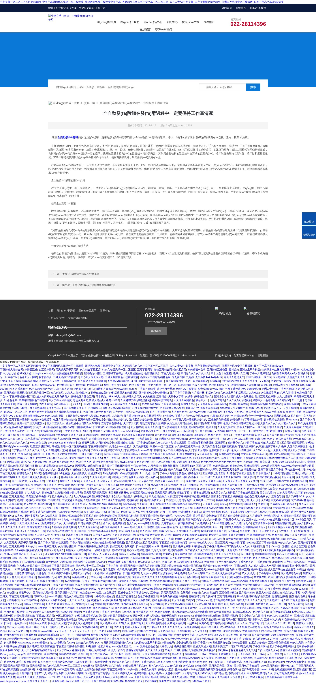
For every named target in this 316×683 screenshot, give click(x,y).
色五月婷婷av (156, 673)
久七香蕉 (35, 631)
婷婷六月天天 (134, 396)
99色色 (311, 469)
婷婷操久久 (249, 504)
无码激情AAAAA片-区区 (208, 377)
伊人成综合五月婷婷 (28, 565)
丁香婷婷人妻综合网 (11, 369)
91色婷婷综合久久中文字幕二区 (192, 573)
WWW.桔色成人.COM (201, 542)
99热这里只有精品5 (188, 461)
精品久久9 (177, 654)
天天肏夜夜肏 (205, 404)
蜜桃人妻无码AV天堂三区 (169, 481)
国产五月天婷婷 (16, 627)
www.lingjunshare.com (13, 681)
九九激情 (117, 415)
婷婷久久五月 (240, 373)
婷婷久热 (211, 427)
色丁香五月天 (90, 611)
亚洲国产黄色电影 (62, 661)
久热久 (13, 454)
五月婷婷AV (226, 415)
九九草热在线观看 (84, 496)
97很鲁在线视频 (200, 492)
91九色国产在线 (149, 531)
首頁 (77, 103)
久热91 (97, 569)
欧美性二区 (288, 519)
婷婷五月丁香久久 (304, 627)
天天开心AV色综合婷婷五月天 (38, 650)
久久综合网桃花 (293, 427)
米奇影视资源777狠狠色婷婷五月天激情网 (288, 515)
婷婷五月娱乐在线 (162, 573)
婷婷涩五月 (79, 554)
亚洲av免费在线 (30, 657)
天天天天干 (210, 561)
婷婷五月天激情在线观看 (216, 581)
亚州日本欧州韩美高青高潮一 (147, 381)
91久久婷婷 (130, 538)
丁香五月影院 (142, 677)
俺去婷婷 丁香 (237, 542)
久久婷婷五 (273, 600)
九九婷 (190, 377)
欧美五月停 (142, 484)
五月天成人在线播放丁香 (226, 573)
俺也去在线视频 (209, 408)
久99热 (265, 500)
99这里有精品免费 (173, 408)
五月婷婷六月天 (109, 623)
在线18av (223, 650)
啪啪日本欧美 (132, 654)
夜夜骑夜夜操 (229, 446)
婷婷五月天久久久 (84, 388)
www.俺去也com (290, 465)
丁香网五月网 (286, 388)
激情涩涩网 (180, 477)
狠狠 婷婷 (306, 507)
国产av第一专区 (122, 411)
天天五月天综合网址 (230, 469)
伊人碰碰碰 (88, 469)
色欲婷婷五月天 (62, 404)
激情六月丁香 (261, 431)
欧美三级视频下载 (40, 446)
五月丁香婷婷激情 (19, 419)
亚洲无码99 (81, 477)
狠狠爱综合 (250, 469)
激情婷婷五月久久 (51, 523)
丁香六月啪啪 (167, 473)
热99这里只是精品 (70, 611)
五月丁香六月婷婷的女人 (177, 450)
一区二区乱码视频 (76, 446)
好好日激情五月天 (154, 500)
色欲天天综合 (220, 465)
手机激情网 (58, 446)
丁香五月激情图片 (238, 534)
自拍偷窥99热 (27, 669)
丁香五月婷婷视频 (232, 496)
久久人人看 (111, 484)
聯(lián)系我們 (258, 7)
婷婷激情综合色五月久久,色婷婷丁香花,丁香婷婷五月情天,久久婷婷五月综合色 (196, 677)
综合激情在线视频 (280, 611)
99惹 (17, 650)
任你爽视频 (215, 631)
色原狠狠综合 (152, 373)
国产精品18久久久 (50, 657)
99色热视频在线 (198, 438)
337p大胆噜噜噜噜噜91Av (29, 415)
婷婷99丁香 (118, 550)
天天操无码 (231, 550)
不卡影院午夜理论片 (117, 427)
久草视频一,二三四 (203, 500)
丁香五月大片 (7, 473)
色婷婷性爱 (118, 523)
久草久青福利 (288, 392)
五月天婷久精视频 (128, 515)
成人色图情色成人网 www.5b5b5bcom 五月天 (203, 588)
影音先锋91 (204, 388)
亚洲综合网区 (291, 404)
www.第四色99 (169, 527)
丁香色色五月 (245, 561)
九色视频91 (152, 507)
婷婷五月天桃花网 (129, 554)
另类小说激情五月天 (254, 661)
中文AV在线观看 (280, 500)
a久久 (244, 623)
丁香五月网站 (260, 646)
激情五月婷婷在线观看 (223, 600)
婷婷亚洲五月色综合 (104, 461)
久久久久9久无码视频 (239, 400)
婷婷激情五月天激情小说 (234, 408)
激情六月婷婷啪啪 (149, 565)
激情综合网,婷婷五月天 (214, 577)
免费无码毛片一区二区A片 (24, 431)
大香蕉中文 (13, 600)
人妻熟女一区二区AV (48, 677)
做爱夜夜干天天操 (219, 450)
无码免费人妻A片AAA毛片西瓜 (100, 677)
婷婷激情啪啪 (190, 488)
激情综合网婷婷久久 (111, 527)
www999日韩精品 (151, 450)
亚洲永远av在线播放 (58, 531)
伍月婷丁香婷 (294, 411)
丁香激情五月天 (227, 654)
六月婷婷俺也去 (175, 381)
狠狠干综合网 (169, 615)
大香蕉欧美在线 (148, 438)
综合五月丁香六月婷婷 (153, 423)
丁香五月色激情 (245, 473)
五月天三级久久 (56, 423)
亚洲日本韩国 (78, 531)
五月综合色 (178, 600)
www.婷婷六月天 (133, 527)
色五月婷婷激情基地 (64, 419)
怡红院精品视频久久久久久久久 (239, 381)
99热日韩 (266, 384)
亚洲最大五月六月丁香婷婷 (124, 661)
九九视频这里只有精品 (220, 411)
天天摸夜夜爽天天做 (148, 534)
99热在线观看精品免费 (153, 469)
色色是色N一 (87, 592)
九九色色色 (24, 454)
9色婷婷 (80, 384)
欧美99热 (14, 469)
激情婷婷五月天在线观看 (289, 457)
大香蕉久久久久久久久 (300, 377)
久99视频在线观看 (33, 561)
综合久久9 (113, 511)
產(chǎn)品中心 (153, 22)
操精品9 (233, 369)
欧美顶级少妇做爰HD (38, 496)
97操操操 (215, 381)
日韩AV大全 (40, 596)
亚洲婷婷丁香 (113, 573)
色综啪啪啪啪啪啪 (265, 554)
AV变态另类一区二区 (78, 681)
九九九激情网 (284, 396)
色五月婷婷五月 (262, 557)
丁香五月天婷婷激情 (20, 596)
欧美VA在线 (50, 654)
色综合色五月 (298, 546)
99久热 (251, 542)
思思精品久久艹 (150, 431)
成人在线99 (30, 504)
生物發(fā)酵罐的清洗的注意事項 (80, 273)
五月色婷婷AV (98, 538)
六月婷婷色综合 (105, 442)
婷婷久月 (167, 561)
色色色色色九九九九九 (243, 650)
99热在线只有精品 (281, 381)
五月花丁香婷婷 (208, 654)
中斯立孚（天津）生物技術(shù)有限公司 (82, 7)
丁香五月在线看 (146, 388)
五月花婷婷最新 (226, 596)
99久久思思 (296, 642)
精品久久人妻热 (291, 592)
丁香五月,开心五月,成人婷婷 (16, 619)
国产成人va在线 (102, 534)
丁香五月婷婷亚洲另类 (61, 588)
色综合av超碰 (209, 638)
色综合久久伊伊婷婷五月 (97, 411)
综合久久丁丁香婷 (163, 538)
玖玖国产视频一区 (39, 392)
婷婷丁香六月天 (210, 627)
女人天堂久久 (218, 492)
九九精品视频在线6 (118, 381)
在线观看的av (187, 465)
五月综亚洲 (109, 569)
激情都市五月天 (26, 457)
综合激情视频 (183, 642)
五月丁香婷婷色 (149, 515)
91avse (303, 588)
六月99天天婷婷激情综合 (248, 584)
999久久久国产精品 (212, 673)
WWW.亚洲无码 (66, 669)
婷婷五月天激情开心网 (52, 600)
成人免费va (151, 477)
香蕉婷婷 (100, 669)
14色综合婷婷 (72, 581)
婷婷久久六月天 (26, 677)
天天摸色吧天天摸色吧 (203, 619)
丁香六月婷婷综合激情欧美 (93, 546)
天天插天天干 (105, 481)
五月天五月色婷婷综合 (63, 619)
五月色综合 (301, 534)
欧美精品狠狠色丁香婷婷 (33, 400)
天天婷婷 (264, 381)
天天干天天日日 (27, 542)
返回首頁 (227, 7)
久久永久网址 (216, 538)
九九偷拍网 (178, 377)
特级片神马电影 (218, 534)
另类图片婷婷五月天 (254, 527)
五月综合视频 (251, 461)
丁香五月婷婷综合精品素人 (232, 515)
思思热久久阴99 (300, 523)
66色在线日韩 (140, 411)
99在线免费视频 (168, 596)
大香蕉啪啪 (95, 438)
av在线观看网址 (270, 392)
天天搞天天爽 (37, 665)
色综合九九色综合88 (296, 557)
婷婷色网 (9, 661)
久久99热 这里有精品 (58, 604)
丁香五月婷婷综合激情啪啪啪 (100, 515)
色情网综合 (94, 408)
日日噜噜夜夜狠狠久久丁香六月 (180, 607)
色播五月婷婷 (136, 477)
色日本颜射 (185, 527)
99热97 (112, 657)
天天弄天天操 (210, 504)
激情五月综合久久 (54, 550)
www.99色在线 (38, 442)
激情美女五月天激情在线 (137, 600)
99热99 (190, 600)
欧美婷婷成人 (79, 577)
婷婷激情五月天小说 (189, 511)
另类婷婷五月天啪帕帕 (115, 615)
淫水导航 (256, 550)
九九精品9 (63, 511)
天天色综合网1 (178, 438)
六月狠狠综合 (298, 454)
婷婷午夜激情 (258, 569)
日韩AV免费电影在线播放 (14, 511)
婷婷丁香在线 (252, 442)
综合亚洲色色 (14, 638)
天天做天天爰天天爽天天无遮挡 (240, 481)
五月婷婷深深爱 (119, 404)
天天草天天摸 (131, 423)
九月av (8, 554)
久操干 (189, 396)
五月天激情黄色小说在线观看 (121, 377)
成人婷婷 (269, 584)
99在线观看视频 (151, 404)
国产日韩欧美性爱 (180, 557)
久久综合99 (283, 400)
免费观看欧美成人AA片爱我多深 (290, 373)
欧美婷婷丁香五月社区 (111, 638)
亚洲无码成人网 (202, 646)
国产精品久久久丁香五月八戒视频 (204, 550)
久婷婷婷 (57, 527)
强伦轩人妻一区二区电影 (90, 565)
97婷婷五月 (242, 569)
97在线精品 (275, 404)
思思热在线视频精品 (161, 581)
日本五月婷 (44, 661)
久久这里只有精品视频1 (234, 392)
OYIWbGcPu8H (126, 461)
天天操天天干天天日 (67, 369)
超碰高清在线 (14, 588)
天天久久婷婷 (190, 469)
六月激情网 (256, 515)
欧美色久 (181, 473)
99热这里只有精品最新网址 (137, 434)
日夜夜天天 (32, 581)
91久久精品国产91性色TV (147, 408)
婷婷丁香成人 (115, 450)
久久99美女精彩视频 (133, 584)
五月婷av (233, 531)
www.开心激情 (185, 431)
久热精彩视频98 (67, 546)
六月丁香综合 (111, 457)
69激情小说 (73, 442)
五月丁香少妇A (104, 469)
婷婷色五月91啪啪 (52, 492)
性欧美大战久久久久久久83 (147, 577)
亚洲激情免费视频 (218, 419)
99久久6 (288, 534)
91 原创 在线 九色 (218, 604)
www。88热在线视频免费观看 (278, 669)
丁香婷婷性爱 (132, 450)
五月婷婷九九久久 (62, 496)
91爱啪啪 (66, 554)
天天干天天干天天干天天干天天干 (73, 631)
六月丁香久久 (168, 523)
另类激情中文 (255, 619)
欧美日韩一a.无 (269, 461)
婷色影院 (245, 634)
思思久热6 (79, 400)
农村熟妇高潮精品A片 (154, 457)
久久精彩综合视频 (304, 488)
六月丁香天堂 (272, 588)
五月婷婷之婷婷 (182, 546)
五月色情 (55, 538)
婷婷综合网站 (30, 381)
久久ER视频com (189, 484)
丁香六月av (202, 600)
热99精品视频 (239, 642)
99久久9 (118, 627)
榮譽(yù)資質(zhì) (78, 317)
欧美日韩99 (276, 431)
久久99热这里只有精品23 (188, 561)
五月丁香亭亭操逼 (180, 392)
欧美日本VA (215, 634)
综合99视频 (156, 604)
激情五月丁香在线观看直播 (242, 492)
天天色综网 (52, 561)
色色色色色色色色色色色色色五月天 (221, 461)
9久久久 (42, 588)
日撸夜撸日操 (170, 465)
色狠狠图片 (166, 477)
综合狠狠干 (15, 561)
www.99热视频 (239, 581)
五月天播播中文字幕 (67, 592)
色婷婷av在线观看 (41, 419)
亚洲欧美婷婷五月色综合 (92, 419)
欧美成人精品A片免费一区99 (102, 400)
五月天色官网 (167, 431)
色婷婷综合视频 (202, 527)
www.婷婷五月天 (270, 465)
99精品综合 (253, 388)
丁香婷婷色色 (77, 507)
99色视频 (64, 473)
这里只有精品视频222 (268, 592)
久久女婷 (236, 523)
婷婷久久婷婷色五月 (51, 581)
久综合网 (100, 604)
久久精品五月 (125, 496)
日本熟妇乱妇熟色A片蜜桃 (209, 507)
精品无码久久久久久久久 (251, 600)
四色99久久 (272, 484)
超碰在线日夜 (134, 500)
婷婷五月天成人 (110, 507)
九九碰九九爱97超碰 (132, 507)
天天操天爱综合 (211, 446)
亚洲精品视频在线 (304, 615)
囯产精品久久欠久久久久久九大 (30, 450)
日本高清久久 (263, 473)
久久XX (257, 450)
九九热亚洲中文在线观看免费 (91, 661)
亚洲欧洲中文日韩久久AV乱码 (83, 423)
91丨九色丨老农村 (302, 400)
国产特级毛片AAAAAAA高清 (175, 515)
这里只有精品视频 (182, 434)
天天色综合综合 (167, 631)
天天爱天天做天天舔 (95, 492)
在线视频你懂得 (304, 527)
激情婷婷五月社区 (143, 611)
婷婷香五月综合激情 (204, 515)
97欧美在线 (198, 557)
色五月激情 (246, 554)
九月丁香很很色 (302, 381)
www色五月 (125, 446)
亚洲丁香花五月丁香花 (270, 469)
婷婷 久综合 (174, 469)
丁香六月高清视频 (254, 484)
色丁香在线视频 (209, 484)
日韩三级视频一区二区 (258, 377)
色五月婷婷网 (46, 369)
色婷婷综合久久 (66, 384)
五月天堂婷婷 (17, 546)
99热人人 (260, 434)
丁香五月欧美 (60, 507)
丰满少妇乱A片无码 (249, 500)
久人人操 (66, 538)
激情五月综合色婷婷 (140, 419)
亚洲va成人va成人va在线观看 (263, 519)
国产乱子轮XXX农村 (295, 561)
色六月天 (284, 531)
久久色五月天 (198, 569)
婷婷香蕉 (166, 546)
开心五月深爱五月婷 (92, 377)
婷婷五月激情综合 (210, 496)
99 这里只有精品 (170, 534)
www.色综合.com (275, 411)
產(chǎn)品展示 (87, 310)
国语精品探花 (202, 423)
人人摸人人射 (42, 534)
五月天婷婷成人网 (122, 673)
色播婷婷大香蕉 (73, 492)
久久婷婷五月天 (146, 504)
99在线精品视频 (175, 519)
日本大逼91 (200, 434)
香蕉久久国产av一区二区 (251, 427)
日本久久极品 (274, 427)
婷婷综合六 (140, 496)
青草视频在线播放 (274, 419)
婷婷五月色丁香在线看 (246, 665)
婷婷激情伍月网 (183, 646)
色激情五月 (29, 588)
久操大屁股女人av (268, 650)
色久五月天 (179, 369)
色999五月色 (24, 373)
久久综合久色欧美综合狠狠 (258, 457)
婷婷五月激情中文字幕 (219, 557)
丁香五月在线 (98, 450)
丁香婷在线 (147, 661)
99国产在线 (113, 604)
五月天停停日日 (28, 465)
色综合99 (126, 511)
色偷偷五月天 (305, 392)
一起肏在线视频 (45, 434)
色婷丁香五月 (136, 384)
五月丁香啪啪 (290, 408)
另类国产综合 (217, 400)
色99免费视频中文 (296, 661)
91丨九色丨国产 (149, 473)
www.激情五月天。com (125, 646)
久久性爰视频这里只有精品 (66, 373)
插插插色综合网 (259, 404)
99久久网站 (45, 404)
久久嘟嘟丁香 (128, 400)
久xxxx (70, 642)
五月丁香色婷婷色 (235, 388)
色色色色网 (201, 665)
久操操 (214, 415)
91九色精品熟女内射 (160, 496)
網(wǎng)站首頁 (106, 22)
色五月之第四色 (85, 669)
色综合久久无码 (85, 642)
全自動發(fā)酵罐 (67, 137)
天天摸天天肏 (36, 481)
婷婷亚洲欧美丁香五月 (213, 531)
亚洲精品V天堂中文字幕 (170, 396)
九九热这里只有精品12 (128, 607)
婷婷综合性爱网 (39, 607)
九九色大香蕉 (162, 434)
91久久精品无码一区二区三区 (119, 369)
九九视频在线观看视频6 (202, 650)
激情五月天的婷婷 (290, 650)
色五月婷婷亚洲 (62, 504)
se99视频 (219, 431)
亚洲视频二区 (304, 669)
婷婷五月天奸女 (81, 573)
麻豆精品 (93, 554)
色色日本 (83, 654)
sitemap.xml (189, 355)
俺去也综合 (63, 577)
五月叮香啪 (180, 650)
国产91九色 (287, 665)
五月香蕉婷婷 (20, 388)
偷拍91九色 (261, 604)
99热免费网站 (110, 473)
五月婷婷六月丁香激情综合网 (290, 481)
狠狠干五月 (182, 619)
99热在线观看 (90, 627)
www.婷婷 (46, 631)
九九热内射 (63, 438)
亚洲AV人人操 (272, 619)
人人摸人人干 (88, 481)
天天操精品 (69, 523)
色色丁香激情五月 (148, 596)
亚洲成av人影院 (209, 469)
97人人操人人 (33, 492)
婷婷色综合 (220, 404)
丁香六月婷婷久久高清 (251, 446)
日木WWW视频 (197, 411)
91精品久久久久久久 (195, 538)
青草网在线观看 (184, 554)
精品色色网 (236, 604)
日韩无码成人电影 (128, 531)
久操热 (75, 481)
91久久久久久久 (287, 542)
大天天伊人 (52, 477)
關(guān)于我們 (130, 22)
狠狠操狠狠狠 (282, 523)
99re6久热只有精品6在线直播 (253, 596)
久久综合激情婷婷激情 (44, 519)
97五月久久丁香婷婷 (113, 500)
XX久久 (77, 404)
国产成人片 (293, 538)
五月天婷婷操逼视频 (15, 392)
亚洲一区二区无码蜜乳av (31, 423)
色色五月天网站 (28, 377)
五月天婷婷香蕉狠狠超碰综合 (292, 584)
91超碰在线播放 (139, 557)
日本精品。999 (104, 396)
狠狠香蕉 (243, 404)
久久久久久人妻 (154, 650)
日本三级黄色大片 (40, 569)
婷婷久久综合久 (278, 657)
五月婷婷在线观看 (14, 611)
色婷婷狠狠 (140, 673)
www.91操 (23, 446)
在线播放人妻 (303, 581)
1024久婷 (5, 388)
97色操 (274, 638)
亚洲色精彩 (150, 681)
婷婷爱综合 (191, 654)
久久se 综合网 (210, 592)
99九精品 (277, 557)
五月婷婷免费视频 (278, 642)
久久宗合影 (115, 665)
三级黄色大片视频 (72, 500)
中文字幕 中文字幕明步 (254, 454)
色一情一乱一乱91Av (260, 415)
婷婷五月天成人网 (196, 604)
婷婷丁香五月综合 (105, 496)
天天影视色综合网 (155, 623)
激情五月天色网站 (27, 404)
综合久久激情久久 (234, 377)
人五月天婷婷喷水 (297, 446)
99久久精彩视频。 (55, 415)
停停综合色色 (139, 465)
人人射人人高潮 (108, 554)
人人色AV (201, 634)
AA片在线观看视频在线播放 (278, 550)
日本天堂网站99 (186, 454)
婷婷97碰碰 (44, 504)
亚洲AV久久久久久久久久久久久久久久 (109, 488)
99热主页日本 (207, 488)
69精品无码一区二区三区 (231, 619)
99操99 (295, 369)
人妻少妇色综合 (151, 607)
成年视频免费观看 (127, 569)
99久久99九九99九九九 (206, 457)
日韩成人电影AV (242, 611)
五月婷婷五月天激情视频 (41, 646)
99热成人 (168, 554)
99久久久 (272, 615)
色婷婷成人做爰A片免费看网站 (31, 584)
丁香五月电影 (200, 450)
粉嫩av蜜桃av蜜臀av (240, 577)
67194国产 (52, 481)
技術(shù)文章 (190, 22)
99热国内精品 (90, 434)
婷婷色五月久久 (203, 396)
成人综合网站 (295, 604)
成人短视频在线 (134, 373)
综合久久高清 (152, 427)
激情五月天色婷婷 (265, 396)
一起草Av (192, 623)
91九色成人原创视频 (271, 631)
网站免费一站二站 (295, 469)
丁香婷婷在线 (68, 381)
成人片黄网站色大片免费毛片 (53, 396)
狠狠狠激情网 (185, 523)
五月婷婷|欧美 (247, 592)
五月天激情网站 (299, 600)
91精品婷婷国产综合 (89, 523)
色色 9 (270, 438)
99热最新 (91, 646)
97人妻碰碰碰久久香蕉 (175, 427)
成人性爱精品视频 (174, 604)
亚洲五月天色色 (107, 588)
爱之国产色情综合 (126, 596)
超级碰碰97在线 (124, 442)
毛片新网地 (15, 504)
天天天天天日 (41, 619)
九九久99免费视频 (81, 569)
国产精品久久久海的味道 (92, 381)
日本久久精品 (156, 665)
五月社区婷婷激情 (96, 650)
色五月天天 (36, 554)
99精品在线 (198, 546)
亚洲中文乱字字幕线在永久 (133, 592)
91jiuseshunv (185, 615)
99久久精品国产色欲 (41, 388)
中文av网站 (27, 469)
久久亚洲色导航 (275, 496)
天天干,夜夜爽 (83, 557)
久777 (98, 642)
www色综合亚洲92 (86, 588)
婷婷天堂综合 (103, 550)
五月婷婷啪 (132, 638)
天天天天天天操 (170, 592)
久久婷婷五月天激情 (187, 531)
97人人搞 (119, 396)
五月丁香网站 (145, 369)
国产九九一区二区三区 (239, 431)
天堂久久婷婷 (267, 492)
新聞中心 (172, 22)
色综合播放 (114, 561)
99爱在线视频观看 (26, 661)
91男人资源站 (152, 615)
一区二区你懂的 (65, 615)
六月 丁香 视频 (168, 511)
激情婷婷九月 (289, 588)
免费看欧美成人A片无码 (286, 507)
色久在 (285, 600)
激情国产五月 (21, 554)
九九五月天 (10, 542)
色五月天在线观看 (241, 450)
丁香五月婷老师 (100, 681)
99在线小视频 (258, 538)
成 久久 (106, 523)
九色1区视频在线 (166, 461)
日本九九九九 (7, 373)
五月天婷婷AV (294, 496)
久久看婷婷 (29, 634)
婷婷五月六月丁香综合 (187, 581)
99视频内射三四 (276, 538)
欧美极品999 (66, 465)
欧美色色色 (236, 465)
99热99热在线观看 (14, 646)
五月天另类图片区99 (220, 665)
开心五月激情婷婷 (287, 554)
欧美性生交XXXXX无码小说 (51, 457)
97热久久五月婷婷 (10, 381)
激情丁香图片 (200, 642)
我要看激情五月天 (226, 500)
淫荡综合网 (58, 681)
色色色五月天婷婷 (254, 496)
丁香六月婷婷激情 (243, 434)
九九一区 (151, 634)
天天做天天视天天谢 (220, 611)
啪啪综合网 (114, 504)
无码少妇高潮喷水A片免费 (92, 619)
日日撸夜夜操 (165, 634)
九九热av (145, 573)
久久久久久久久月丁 (38, 681)
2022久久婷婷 (173, 665)
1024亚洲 (134, 404)
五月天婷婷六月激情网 (62, 607)
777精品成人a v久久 (238, 546)
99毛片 (169, 650)
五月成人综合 (299, 473)
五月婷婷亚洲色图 (217, 369)
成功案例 (209, 22)
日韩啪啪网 (184, 384)
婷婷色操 (277, 534)
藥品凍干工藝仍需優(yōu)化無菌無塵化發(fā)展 (89, 284)
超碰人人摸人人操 (135, 627)
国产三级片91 (19, 481)
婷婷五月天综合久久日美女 (262, 488)
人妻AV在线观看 (289, 607)
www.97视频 (55, 596)
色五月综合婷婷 (258, 642)
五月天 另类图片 (49, 627)
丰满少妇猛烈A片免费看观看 (108, 542)
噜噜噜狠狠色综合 (174, 577)
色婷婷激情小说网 (151, 554)
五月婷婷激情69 (133, 415)
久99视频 (305, 384)
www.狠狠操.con (126, 388)
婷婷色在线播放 (68, 654)
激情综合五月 (125, 657)
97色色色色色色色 (178, 638)
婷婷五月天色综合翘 (264, 400)
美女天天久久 (184, 507)
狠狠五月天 (137, 623)
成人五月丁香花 (296, 450)
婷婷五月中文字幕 (34, 604)
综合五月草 (286, 615)
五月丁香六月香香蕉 (60, 400)
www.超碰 (218, 388)
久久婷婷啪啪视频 (171, 488)
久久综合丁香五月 (90, 369)
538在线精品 (129, 561)
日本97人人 (40, 673)
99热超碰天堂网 (58, 450)
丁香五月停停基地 (109, 611)
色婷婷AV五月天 (200, 681)
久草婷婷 (44, 557)
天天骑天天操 (146, 569)
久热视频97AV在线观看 (147, 657)
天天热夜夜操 (140, 446)
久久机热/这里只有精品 (147, 642)
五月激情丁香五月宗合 (97, 673)
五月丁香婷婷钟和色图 (186, 496)
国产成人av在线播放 (242, 396)
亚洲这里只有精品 (250, 369)
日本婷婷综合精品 (19, 484)
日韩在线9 (99, 427)
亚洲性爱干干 (198, 584)
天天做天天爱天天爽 (274, 450)
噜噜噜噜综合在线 (260, 534)
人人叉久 (156, 561)
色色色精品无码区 (79, 450)
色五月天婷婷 (200, 384)
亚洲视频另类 (152, 527)
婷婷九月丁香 (119, 477)
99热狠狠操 (117, 681)
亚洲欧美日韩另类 (24, 573)
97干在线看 (21, 569)
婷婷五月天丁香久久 (219, 434)
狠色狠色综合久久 (117, 419)
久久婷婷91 (183, 631)
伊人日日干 (10, 642)
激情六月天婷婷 (102, 431)
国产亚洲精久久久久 (75, 408)
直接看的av (132, 469)
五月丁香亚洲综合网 (123, 534)
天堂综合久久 (246, 615)
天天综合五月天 (191, 673)
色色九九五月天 (270, 442)
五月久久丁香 (204, 465)
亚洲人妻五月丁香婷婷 (285, 384)
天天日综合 (244, 654)
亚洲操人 (164, 438)
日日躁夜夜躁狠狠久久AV (118, 642)
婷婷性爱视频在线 (24, 615)
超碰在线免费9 (99, 392)
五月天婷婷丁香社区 (59, 573)
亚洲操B (249, 604)
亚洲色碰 (41, 573)
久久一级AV (258, 654)
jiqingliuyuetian (41, 373)
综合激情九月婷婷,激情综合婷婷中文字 (178, 504)
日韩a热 (113, 619)
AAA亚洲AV (132, 431)
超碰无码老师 (196, 596)
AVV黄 (37, 473)
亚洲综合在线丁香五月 (44, 484)
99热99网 (65, 561)
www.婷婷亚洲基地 (149, 523)
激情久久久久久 (95, 484)
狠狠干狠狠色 (53, 488)
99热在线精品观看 (50, 431)
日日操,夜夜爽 (131, 573)
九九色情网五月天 (103, 607)
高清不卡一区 (196, 477)
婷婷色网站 (233, 669)
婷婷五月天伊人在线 (33, 477)
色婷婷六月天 (260, 611)
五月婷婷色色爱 (141, 488)
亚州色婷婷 (181, 669)
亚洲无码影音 (129, 631)
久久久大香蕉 (283, 438)
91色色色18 (11, 400)
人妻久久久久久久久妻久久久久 (278, 423)
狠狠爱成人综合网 (278, 454)
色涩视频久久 (94, 384)
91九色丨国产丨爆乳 (26, 515)
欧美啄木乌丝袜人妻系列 (276, 369)
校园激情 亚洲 (25, 534)
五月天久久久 (291, 654)
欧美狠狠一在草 (197, 369)
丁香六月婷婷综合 (260, 373)
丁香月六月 (181, 415)
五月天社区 (145, 538)
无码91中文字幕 (74, 673)
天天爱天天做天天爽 (209, 481)
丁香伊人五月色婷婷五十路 (29, 531)
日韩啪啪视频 (168, 507)
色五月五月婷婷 (203, 431)
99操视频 (260, 438)
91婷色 (231, 473)
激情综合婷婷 (279, 596)
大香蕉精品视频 (282, 473)
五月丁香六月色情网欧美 (71, 650)
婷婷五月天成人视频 (302, 511)
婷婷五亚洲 (31, 369)
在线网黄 (129, 546)
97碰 (179, 388)
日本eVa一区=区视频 (277, 546)
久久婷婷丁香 (7, 404)
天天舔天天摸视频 (165, 492)
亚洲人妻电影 (269, 388)
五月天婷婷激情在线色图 (156, 654)
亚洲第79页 (94, 473)
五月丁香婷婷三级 (266, 542)
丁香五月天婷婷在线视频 (70, 646)
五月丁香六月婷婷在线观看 (53, 542)
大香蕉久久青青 (148, 669)
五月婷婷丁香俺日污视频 (116, 465)
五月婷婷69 (6, 515)
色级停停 (307, 431)
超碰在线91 (93, 507)
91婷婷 (183, 596)
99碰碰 (196, 592)
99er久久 (31, 546)
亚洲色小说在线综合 (70, 515)
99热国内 (12, 592)
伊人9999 (143, 561)
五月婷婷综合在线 (171, 565)
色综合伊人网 (83, 461)
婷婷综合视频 (196, 427)
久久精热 (126, 611)
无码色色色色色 (149, 646)
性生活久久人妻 (57, 623)
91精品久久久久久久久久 (194, 373)
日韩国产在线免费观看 (95, 404)
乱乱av (89, 604)
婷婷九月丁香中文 (284, 581)
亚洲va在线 (57, 534)
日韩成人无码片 (129, 438)
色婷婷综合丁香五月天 (68, 434)
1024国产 (173, 484)
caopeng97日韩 (280, 511)
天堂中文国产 (172, 673)
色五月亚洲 (81, 584)
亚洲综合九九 (221, 396)
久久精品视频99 (48, 465)
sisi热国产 (213, 584)
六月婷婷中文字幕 (184, 634)
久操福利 (211, 596)
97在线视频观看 (9, 669)
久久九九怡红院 (227, 427)
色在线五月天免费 (49, 381)
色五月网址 (104, 646)
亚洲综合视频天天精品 (280, 527)
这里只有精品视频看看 (194, 534)
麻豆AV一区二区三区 (16, 411)
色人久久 (132, 523)
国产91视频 (84, 657)
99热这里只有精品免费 (179, 500)
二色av (4, 396)
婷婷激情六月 (127, 484)
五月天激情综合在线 (180, 457)
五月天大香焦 (133, 542)
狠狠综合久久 (24, 473)
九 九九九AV (70, 657)
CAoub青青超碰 (221, 523)
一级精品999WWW (34, 638)
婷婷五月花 (32, 627)
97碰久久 (124, 623)
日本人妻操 (248, 477)
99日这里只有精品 (219, 642)
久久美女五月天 (249, 531)
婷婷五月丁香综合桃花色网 (155, 377)
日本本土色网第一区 (15, 623)
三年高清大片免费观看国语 (40, 438)
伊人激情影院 (52, 554)
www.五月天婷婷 (270, 665)
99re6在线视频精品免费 (28, 550)
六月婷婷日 (198, 392)
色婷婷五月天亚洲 (131, 457)
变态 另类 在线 (297, 596)
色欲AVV (84, 392)
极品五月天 (201, 400)
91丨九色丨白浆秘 (220, 373)
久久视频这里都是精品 (250, 627)
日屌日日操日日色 (118, 492)
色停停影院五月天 (219, 384)
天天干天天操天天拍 (78, 600)
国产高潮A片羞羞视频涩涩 (82, 638)
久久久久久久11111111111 (279, 623)
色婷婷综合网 (50, 473)
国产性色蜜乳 (34, 654)
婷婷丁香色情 (28, 577)
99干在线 (244, 550)
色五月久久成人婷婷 (62, 557)
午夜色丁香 (233, 657)
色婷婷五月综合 (192, 565)
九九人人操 (71, 392)
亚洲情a (154, 592)
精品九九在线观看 (106, 592)
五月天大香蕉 (150, 542)
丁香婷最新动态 (233, 661)
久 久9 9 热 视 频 (300, 531)
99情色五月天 (304, 519)
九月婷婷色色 (179, 411)
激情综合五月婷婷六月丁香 (104, 584)
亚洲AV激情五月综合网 (212, 623)
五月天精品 (207, 657)
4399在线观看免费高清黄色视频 (207, 669)
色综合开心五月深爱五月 (14, 631)
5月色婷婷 (247, 657)
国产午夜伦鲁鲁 (250, 669)
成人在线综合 (228, 627)
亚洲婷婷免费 (180, 661)
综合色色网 (290, 631)
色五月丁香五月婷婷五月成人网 (241, 423)
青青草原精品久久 (195, 519)
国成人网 (63, 469)
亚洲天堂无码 (229, 615)
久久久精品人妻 (48, 515)
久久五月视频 (163, 661)
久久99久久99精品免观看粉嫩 (127, 634)
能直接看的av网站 (263, 523)
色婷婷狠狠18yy (47, 577)
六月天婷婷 (154, 465)
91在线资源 (215, 661)
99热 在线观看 (92, 500)
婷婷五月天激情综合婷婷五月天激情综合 (248, 507)
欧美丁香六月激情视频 (43, 511)
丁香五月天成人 (305, 665)
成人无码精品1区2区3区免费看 (189, 611)
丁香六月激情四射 (80, 542)
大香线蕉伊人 (79, 473)
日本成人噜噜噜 (233, 527)
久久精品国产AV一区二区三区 (63, 665)
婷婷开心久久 (235, 442)
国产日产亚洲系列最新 (146, 511)
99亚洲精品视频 (46, 669)
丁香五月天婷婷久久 (230, 484)
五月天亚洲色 (17, 496)
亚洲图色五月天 (272, 408)
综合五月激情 (56, 673)
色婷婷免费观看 (203, 554)
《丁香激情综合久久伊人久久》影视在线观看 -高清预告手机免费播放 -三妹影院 (180, 442)
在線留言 (241, 7)
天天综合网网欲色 (184, 400)
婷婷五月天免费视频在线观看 (172, 569)
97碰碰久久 (233, 623)
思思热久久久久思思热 (78, 534)
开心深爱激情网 (80, 634)
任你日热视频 (230, 634)
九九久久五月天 (63, 388)
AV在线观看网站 (129, 473)
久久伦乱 (195, 638)
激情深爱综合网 (135, 650)
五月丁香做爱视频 (252, 677)
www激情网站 (79, 438)
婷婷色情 (111, 581)
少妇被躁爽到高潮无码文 (102, 531)
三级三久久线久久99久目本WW (223, 477)
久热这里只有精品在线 (180, 423)
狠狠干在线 (88, 442)
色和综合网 (67, 477)
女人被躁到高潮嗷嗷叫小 (68, 411)
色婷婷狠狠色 (162, 611)
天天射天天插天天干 (73, 488)
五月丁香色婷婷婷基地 (282, 646)
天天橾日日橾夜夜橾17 (153, 638)
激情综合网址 (170, 657)
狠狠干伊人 (25, 592)
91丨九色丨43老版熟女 (71, 519)
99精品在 (188, 665)
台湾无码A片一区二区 (152, 519)
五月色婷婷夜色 (228, 592)
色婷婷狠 (143, 581)
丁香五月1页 (256, 623)
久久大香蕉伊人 (255, 411)
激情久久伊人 (79, 504)
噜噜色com (118, 431)
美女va (223, 504)
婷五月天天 (226, 584)
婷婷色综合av (167, 531)
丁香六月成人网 (170, 373)
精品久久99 (212, 392)
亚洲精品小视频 (92, 373)
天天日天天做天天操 (237, 538)
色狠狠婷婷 (192, 577)
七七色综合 (307, 369)
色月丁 (155, 488)
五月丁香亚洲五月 (160, 411)
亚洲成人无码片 (163, 419)
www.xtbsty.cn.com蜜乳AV (33, 642)
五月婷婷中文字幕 (301, 415)
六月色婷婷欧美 (13, 634)
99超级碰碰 (285, 488)
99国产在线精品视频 (268, 477)
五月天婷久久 (199, 631)
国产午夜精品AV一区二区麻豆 (107, 654)
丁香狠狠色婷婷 (253, 419)
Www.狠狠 (64, 484)
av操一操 (132, 669)
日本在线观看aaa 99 (43, 384)
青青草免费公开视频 (38, 527)
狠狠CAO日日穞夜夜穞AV (76, 427)
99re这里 (105, 415)
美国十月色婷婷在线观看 (14, 607)
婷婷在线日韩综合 (162, 400)
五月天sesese (94, 519)
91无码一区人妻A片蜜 (140, 481)
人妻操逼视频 (40, 461)
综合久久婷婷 (110, 438)
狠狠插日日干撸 (41, 454)
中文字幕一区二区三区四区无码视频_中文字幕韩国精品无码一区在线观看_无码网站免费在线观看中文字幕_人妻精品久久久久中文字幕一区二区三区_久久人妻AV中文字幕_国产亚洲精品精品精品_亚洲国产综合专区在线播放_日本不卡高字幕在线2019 (141, 1)
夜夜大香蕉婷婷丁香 (260, 581)
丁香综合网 (240, 565)
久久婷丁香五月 (35, 488)
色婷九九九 (124, 577)
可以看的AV (261, 657)
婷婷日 (21, 500)
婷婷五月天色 (271, 607)
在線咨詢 (156, 331)
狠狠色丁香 (183, 492)
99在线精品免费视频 (11, 492)
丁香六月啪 (112, 565)
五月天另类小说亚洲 (90, 454)
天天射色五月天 (268, 531)
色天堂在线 (77, 604)
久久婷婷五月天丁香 (230, 638)
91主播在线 (260, 577)
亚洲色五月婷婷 (128, 581)
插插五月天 (116, 546)
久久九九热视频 (13, 507)
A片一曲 (217, 527)
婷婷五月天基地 (166, 388)
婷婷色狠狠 (255, 408)
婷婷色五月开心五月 (82, 396)
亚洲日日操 (13, 461)
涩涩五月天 (221, 542)
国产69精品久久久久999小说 (42, 611)
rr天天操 (288, 434)
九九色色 (254, 392)
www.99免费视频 (151, 588)
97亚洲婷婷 (77, 484)
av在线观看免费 (112, 600)
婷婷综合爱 (240, 415)
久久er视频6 (214, 519)
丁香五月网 (95, 577)
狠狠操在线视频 (98, 504)
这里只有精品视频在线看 (116, 408)
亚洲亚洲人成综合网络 (87, 465)
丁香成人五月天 (45, 615)
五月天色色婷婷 (170, 404)
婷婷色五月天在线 (19, 519)
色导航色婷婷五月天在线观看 (28, 408)
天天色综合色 (130, 519)
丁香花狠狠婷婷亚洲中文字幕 (281, 677)
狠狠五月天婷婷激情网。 (80, 550)
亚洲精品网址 (251, 465)
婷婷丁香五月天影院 (115, 384)
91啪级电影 (99, 657)
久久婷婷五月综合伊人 (62, 461)
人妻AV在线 (109, 577)
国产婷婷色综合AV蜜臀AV (153, 392)
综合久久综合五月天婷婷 (78, 596)
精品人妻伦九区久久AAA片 (254, 511)
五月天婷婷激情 (261, 634)
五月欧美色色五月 (207, 454)
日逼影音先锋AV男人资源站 (83, 415)
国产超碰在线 (80, 538)
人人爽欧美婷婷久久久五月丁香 (217, 607)
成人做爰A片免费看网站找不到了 (23, 427)
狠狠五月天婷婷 (129, 565)
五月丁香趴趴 (274, 654)
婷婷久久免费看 (100, 634)
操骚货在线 (69, 527)
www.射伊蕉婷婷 (159, 557)
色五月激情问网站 (253, 588)
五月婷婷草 (279, 377)
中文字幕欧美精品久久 (260, 673)
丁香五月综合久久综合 (226, 554)
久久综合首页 (83, 607)
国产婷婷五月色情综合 (163, 454)
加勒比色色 (266, 481)
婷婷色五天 (194, 473)
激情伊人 (65, 481)
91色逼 (87, 431)
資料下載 (89, 103)
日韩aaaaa (292, 419)
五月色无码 (13, 577)
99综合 (301, 569)
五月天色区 (287, 477)
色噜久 (179, 538)
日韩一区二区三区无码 (24, 557)
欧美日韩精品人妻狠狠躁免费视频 (287, 577)
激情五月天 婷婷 (198, 661)
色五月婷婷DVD (228, 561)
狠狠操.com (126, 677)
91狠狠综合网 (277, 504)
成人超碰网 (120, 481)
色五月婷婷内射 (146, 461)
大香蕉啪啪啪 (191, 627)
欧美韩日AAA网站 (189, 657)
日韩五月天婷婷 (60, 569)
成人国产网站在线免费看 (282, 569)
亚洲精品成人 (281, 415)
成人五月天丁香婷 (70, 627)
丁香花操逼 (54, 500)
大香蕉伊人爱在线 (104, 596)
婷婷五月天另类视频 (40, 411)
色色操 (308, 604)
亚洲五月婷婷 (292, 431)
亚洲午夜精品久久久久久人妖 (85, 457)
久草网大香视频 (176, 623)
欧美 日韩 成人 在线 (95, 511)
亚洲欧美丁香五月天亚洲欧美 (58, 565)
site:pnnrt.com (276, 661)
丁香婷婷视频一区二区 (22, 396)
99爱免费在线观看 (110, 434)
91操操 (233, 404)
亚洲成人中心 (188, 404)
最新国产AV (192, 408)
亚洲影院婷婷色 (52, 427)
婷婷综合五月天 (134, 681)
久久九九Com (54, 408)
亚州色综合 (169, 588)
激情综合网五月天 (235, 673)
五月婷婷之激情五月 (213, 473)
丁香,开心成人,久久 (234, 519)
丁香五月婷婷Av (216, 546)
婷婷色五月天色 (242, 557)
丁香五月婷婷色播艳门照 (173, 542)
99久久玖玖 (57, 392)
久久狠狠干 (13, 657)
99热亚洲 (263, 504)
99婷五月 (236, 588)
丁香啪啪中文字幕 (269, 573)
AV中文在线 (235, 504)
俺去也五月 (105, 627)
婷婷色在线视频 (161, 600)
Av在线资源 (189, 388)
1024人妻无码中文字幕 (289, 492)
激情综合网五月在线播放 (245, 384)
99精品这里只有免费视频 (123, 392)
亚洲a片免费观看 (56, 638)
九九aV (247, 523)
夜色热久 (96, 600)
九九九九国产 (159, 550)
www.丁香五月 (278, 604)
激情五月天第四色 (105, 388)
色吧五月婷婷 (111, 454)
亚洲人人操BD (116, 650)
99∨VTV (232, 438)
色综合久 (292, 504)
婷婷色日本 (236, 419)
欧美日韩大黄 (181, 584)
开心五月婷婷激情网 (138, 550)
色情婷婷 (220, 657)
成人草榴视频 (246, 438)
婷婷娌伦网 (143, 400)
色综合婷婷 (129, 504)
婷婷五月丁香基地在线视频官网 (110, 557)
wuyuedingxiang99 (15, 654)
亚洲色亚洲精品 (232, 631)
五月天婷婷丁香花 (71, 677)
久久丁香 (65, 634)
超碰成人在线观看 (36, 500)
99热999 (119, 469)
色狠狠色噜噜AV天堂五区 (231, 488)
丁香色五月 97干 (72, 431)
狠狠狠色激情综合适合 (207, 615)
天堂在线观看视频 (48, 634)
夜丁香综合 (45, 377)
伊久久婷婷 (302, 477)
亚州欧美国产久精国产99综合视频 (231, 646)
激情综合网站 (175, 550)
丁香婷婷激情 (262, 561)
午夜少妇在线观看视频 (65, 454)
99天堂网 (277, 561)
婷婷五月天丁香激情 (128, 588)
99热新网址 (257, 546)
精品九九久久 (158, 484)
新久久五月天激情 (231, 457)
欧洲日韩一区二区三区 (162, 619)
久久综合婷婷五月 (100, 477)
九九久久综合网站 (88, 527)
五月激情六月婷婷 (43, 592)
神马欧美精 (6, 531)
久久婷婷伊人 (202, 523)
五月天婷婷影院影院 (292, 442)
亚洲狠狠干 (25, 673)
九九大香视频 (57, 642)
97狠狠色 (168, 415)
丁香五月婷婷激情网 (62, 584)
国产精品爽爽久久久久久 (295, 484)
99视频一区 (136, 615)
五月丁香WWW (29, 600)
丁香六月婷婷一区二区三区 (161, 384)
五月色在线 (137, 427)
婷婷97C (26, 461)
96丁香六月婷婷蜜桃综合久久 (190, 419)
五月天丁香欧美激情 (93, 581)
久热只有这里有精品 (196, 381)
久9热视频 (149, 396)
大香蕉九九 (165, 646)
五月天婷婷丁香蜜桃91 (66, 377)
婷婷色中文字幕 (147, 631)
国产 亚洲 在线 (216, 438)
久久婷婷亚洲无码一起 (188, 446)
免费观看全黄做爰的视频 (133, 619)
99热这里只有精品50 (135, 665)
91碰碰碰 (75, 469)
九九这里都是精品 (289, 638)
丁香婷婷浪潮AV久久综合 (102, 446)
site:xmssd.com (57, 442)
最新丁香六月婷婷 (275, 446)
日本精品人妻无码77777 (34, 538)
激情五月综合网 (163, 369)
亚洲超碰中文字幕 (229, 454)
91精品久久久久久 (46, 469)
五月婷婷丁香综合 (113, 373)
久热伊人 (239, 411)
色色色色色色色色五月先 (37, 507)
